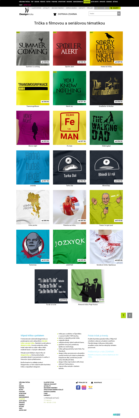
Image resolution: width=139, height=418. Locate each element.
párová (42, 1)
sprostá (102, 1)
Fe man (69, 146)
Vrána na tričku (106, 67)
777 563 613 (47, 400)
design (37, 1)
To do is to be (51, 305)
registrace (98, 382)
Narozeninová (78, 1)
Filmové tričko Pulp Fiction (88, 305)
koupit (116, 8)
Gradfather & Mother (106, 106)
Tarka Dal (69, 186)
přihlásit (90, 8)
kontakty (82, 8)
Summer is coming (33, 67)
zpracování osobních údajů (53, 389)
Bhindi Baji (106, 186)
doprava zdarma (71, 8)
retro (48, 1)
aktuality (46, 8)
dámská (109, 1)
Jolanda (33, 186)
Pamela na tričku (69, 225)
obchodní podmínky (58, 8)
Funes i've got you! (106, 225)
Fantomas (32, 265)
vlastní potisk (36, 8)
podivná (54, 1)
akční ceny (27, 5)
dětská (115, 1)
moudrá (69, 1)
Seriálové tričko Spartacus (106, 265)
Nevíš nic (69, 106)
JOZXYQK (69, 265)
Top (32, 1)
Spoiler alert (69, 67)
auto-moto (94, 1)
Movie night (33, 146)
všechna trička (24, 1)
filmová (87, 1)
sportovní (61, 1)
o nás (45, 393)
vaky (20, 5)
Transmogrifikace (32, 106)
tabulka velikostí (50, 384)
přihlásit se (83, 382)
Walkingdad (106, 146)
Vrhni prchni (32, 225)
